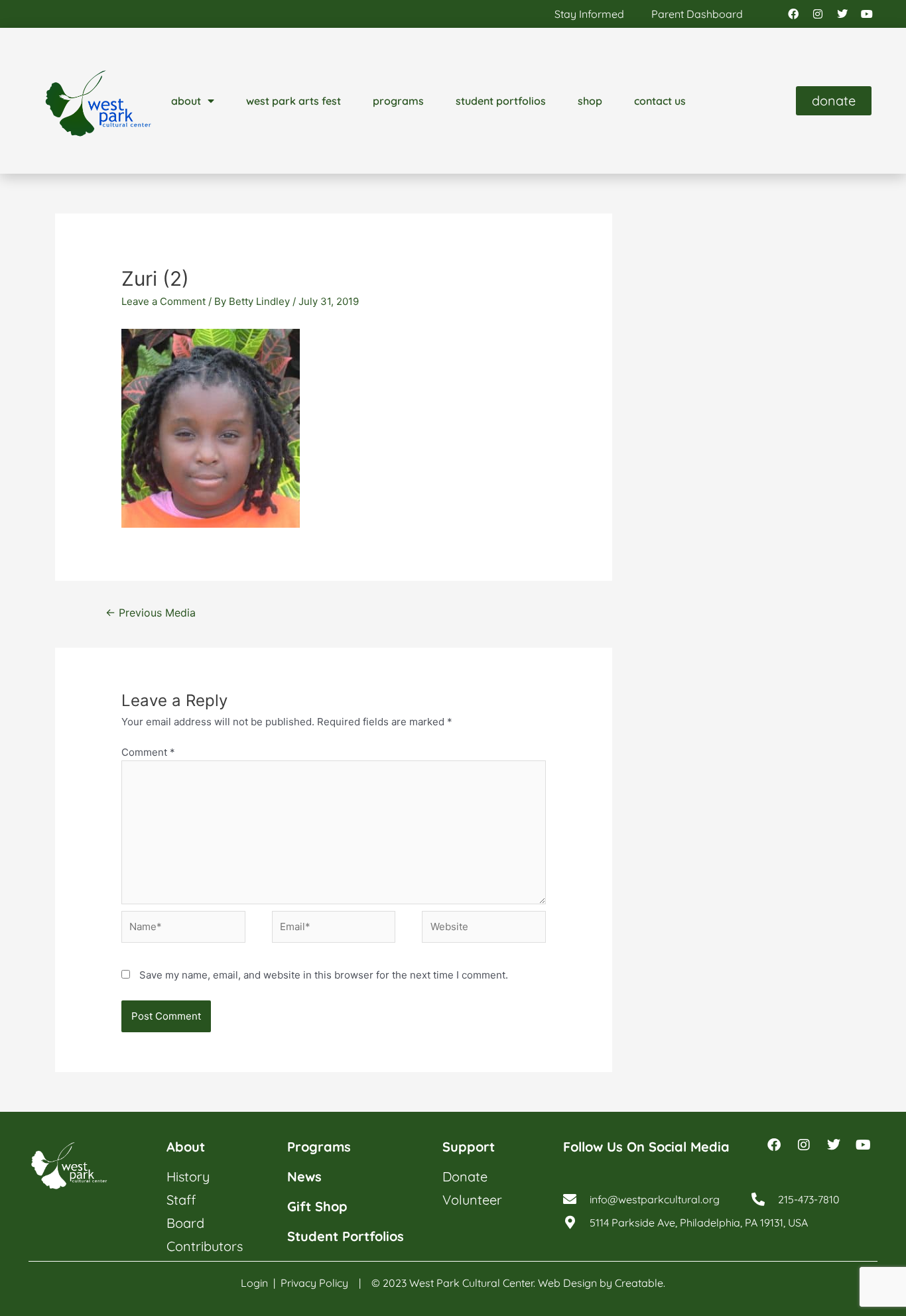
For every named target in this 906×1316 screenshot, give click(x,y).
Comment (148, 752)
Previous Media (150, 613)
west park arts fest (293, 100)
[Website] (484, 929)
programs (398, 100)
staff (181, 1199)
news (304, 1176)
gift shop (317, 1206)
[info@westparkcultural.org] (569, 1199)
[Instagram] (817, 14)
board (185, 1223)
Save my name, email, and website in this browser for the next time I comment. (323, 975)
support (468, 1146)
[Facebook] (793, 14)
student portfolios (501, 100)
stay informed (589, 14)
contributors (204, 1246)
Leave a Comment (163, 301)
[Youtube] (866, 14)
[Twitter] (842, 14)
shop (590, 100)
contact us (660, 100)
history (188, 1176)
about (186, 100)
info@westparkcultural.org (655, 1199)
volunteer (472, 1199)
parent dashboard (697, 14)
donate (464, 1176)
